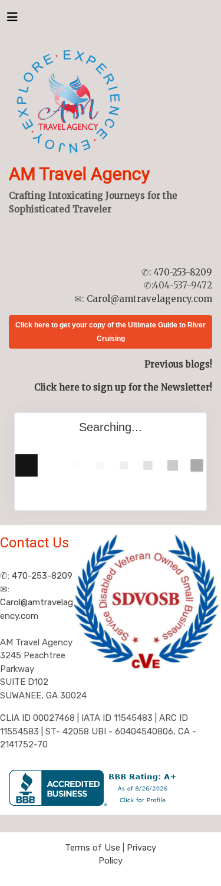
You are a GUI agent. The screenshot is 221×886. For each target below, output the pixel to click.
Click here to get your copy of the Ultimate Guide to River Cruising (110, 332)
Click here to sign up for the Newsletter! (123, 387)
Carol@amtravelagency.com (149, 298)
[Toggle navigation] (12, 20)
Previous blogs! (178, 364)
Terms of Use (92, 847)
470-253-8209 (183, 272)
